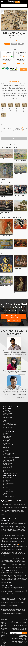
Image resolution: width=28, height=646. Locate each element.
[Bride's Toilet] (20, 243)
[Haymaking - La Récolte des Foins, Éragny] (20, 167)
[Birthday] (20, 224)
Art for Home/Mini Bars (8, 483)
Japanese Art (6, 447)
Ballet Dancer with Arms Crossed (5, 236)
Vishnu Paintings (6, 439)
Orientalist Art (6, 421)
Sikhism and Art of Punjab (9, 469)
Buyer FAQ (3, 625)
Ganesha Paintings (7, 440)
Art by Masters (5, 127)
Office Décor (6, 493)
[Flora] (20, 283)
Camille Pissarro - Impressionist (3, 159)
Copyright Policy (4, 631)
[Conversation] (6, 170)
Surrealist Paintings (7, 427)
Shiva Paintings (6, 437)
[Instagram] (24, 636)
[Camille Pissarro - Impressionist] (6, 153)
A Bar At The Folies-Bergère (19, 195)
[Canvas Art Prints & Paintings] (18, 544)
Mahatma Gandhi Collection (9, 444)
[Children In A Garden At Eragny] (20, 154)
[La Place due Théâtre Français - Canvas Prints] (14, 20)
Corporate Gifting (7, 494)
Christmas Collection (7, 461)
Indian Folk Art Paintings (8, 460)
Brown (10, 128)
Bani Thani (2, 273)
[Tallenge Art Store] (14, 1)
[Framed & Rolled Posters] (16, 534)
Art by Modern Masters (16, 127)
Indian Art (5, 416)
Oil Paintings (18, 130)
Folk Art (5, 420)
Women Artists (6, 454)
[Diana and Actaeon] (20, 261)
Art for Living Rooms (7, 477)
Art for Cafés (6, 487)
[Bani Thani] (6, 263)
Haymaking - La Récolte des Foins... (19, 174)
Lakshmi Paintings (7, 441)
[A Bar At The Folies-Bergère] (20, 189)
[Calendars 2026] (10, 520)
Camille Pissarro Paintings (20, 128)
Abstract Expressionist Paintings (10, 429)
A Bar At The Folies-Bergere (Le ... (6, 197)
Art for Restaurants (7, 484)
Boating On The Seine (4, 250)
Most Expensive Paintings (8, 459)
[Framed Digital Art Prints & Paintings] (23, 557)
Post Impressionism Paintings (9, 424)
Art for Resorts (6, 486)
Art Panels (5, 433)
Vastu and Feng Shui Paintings (10, 473)
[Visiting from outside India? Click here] (8, 501)
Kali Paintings (6, 471)
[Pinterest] (26, 636)
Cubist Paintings (6, 410)
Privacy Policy (4, 632)
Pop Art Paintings (7, 423)
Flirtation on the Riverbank (5, 285)
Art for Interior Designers (8, 496)
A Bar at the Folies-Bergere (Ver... (5, 213)
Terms (2, 629)
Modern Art (5, 419)
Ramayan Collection (7, 463)
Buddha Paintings (7, 436)
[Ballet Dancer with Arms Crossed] (6, 226)
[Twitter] (20, 636)
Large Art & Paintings (8, 466)
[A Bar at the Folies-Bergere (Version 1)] (6, 205)
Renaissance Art (6, 426)
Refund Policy (4, 628)
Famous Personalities (8, 467)
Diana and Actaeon (17, 268)
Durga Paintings (6, 470)
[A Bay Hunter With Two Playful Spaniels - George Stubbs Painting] (20, 205)
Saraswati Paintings (7, 443)
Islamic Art (5, 414)
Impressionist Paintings (8, 130)
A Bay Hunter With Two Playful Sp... (20, 212)
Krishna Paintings (7, 434)
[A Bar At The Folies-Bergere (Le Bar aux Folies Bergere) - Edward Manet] (6, 190)
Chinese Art (5, 451)
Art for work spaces (7, 489)
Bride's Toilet (16, 247)
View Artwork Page (13, 40)
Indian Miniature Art (7, 417)
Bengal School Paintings (8, 449)
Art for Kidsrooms (7, 481)
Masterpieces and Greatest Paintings (11, 457)
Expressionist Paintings (8, 411)
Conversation (2, 179)
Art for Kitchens (6, 480)
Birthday (15, 230)
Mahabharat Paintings (8, 456)
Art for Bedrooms (7, 479)
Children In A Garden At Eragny (20, 160)
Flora (15, 292)
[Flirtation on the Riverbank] (6, 280)
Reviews (3, 626)
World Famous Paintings (8, 453)
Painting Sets (6, 464)
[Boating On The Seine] (6, 244)
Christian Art (6, 450)
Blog (2, 639)
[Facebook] (22, 636)
